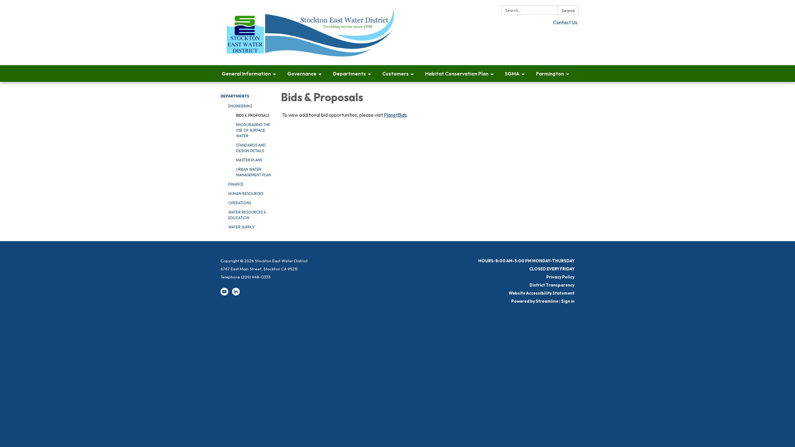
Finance (235, 184)
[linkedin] (236, 293)
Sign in (568, 301)
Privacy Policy (560, 276)
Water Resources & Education (247, 215)
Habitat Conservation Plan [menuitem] (456, 73)
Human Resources (245, 193)
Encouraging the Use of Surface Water (253, 130)
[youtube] (224, 293)
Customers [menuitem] (395, 73)
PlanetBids (395, 115)
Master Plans (249, 160)
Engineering (240, 106)
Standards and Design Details (251, 148)
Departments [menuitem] (349, 73)
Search (568, 10)
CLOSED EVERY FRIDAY (552, 268)
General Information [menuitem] (246, 73)
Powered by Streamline (534, 301)
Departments (234, 96)
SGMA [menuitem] (512, 73)
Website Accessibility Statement (542, 293)
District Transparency (552, 284)
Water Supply (241, 227)
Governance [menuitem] (301, 73)
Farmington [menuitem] (550, 73)
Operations (239, 203)
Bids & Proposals (252, 115)
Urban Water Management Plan (253, 172)
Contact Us (565, 22)
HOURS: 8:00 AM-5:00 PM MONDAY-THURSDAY (526, 260)
